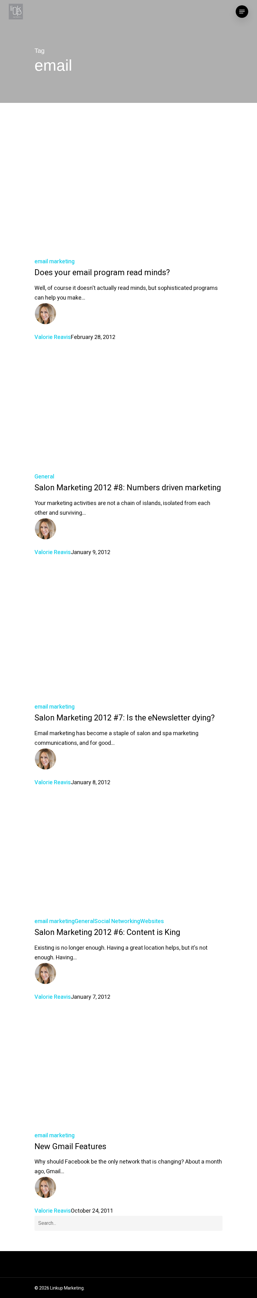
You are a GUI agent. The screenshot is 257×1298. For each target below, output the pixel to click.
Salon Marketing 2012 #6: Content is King (107, 932)
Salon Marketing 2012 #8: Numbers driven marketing (127, 488)
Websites (152, 921)
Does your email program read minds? (102, 273)
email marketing (54, 261)
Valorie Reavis (52, 337)
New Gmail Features (70, 1147)
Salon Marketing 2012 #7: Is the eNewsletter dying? (124, 718)
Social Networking (117, 921)
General (44, 476)
